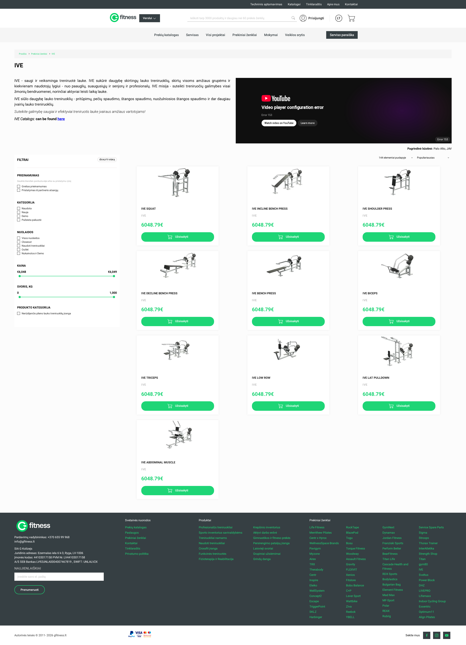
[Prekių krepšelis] (351, 18)
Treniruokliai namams (213, 538)
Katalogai (294, 4)
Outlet (25, 249)
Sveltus (423, 575)
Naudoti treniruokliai (33, 245)
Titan (422, 559)
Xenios (350, 575)
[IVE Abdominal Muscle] (177, 438)
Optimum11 (426, 612)
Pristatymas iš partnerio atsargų (40, 190)
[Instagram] (436, 635)
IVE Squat (148, 208)
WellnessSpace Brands (324, 543)
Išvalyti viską (107, 159)
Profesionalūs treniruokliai (215, 527)
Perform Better (391, 548)
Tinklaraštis (314, 4)
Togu (349, 538)
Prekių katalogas (136, 527)
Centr (312, 575)
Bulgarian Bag (391, 584)
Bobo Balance (355, 585)
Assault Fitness (356, 559)
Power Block (427, 580)
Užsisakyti (181, 236)
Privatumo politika (137, 553)
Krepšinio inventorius (266, 527)
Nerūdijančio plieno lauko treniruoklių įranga (46, 313)
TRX (312, 564)
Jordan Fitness (392, 538)
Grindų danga (262, 559)
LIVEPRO (424, 590)
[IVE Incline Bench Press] (288, 185)
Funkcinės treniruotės (212, 553)
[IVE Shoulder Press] (399, 185)
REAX (386, 611)
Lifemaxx (425, 596)
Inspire (313, 580)
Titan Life (388, 559)
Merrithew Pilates (320, 532)
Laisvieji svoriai (263, 548)
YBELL (350, 617)
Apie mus (333, 4)
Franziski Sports (392, 543)
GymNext (388, 527)
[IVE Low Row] (288, 354)
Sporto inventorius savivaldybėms (220, 532)
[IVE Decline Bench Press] (177, 269)
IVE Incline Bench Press (270, 208)
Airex (312, 559)
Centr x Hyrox (318, 538)
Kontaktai (351, 4)
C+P (348, 590)
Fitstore (351, 580)
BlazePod (352, 532)
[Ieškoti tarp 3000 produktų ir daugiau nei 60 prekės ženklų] (293, 18)
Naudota (27, 208)
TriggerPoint (317, 606)
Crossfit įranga (208, 548)
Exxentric (425, 606)
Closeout (27, 241)
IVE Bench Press (264, 293)
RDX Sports (389, 574)
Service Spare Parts (431, 527)
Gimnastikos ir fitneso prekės (271, 538)
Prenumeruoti (30, 589)
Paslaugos (132, 532)
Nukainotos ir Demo (33, 253)
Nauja (25, 212)
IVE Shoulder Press (377, 208)
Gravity (350, 564)
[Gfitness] (123, 18)
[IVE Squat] (177, 185)
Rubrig (386, 616)
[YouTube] (446, 635)
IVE (421, 569)
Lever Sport (353, 596)
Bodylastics (389, 579)
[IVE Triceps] (177, 354)
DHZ (422, 585)
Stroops (424, 538)
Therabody (316, 569)
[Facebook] (426, 635)
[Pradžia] (34, 533)
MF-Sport (388, 600)
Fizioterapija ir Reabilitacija (216, 559)
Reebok (351, 612)
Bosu (349, 543)
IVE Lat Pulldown (376, 377)
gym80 (423, 564)
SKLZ (313, 612)
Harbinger (315, 617)
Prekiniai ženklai (135, 538)
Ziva (349, 606)
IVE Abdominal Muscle (158, 462)
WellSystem (317, 590)
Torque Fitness (355, 548)
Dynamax (388, 532)
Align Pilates (427, 617)
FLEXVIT (351, 569)
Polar (385, 605)
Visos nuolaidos (31, 238)
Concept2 (315, 596)
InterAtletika (426, 548)
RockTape (352, 527)
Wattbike (351, 601)
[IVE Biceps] (399, 269)
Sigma (423, 532)
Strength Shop (428, 553)
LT (338, 18)
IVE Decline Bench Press (159, 293)
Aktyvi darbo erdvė (265, 532)
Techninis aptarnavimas (266, 4)
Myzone (314, 553)
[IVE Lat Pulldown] (399, 354)
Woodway (352, 553)
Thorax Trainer (428, 543)
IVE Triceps (149, 377)
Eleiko (313, 585)
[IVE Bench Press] (288, 269)
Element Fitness (392, 589)
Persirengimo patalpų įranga (271, 543)
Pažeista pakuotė (31, 219)
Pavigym (315, 548)
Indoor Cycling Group (432, 601)
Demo (25, 216)
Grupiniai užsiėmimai (267, 553)
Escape (314, 601)
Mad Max (388, 595)
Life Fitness (316, 527)
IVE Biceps (370, 293)
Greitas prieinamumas (34, 186)
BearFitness (390, 553)
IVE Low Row (261, 377)
